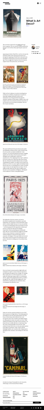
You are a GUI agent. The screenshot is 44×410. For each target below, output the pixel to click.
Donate (24, 396)
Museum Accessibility (7, 397)
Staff (13, 396)
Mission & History (16, 392)
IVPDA (19, 44)
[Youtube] (38, 408)
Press (14, 397)
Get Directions (5, 395)
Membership (25, 394)
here (4, 47)
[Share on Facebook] (34, 53)
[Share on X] (32, 53)
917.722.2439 (35, 394)
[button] (38, 3)
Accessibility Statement (17, 394)
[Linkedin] (40, 408)
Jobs (23, 392)
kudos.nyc (22, 408)
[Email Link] (37, 53)
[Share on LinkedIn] (35, 53)
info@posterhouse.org (37, 392)
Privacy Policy (13, 408)
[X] (31, 408)
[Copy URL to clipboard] (39, 53)
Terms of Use (13, 407)
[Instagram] (33, 408)
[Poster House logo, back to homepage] (6, 3)
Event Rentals (35, 396)
